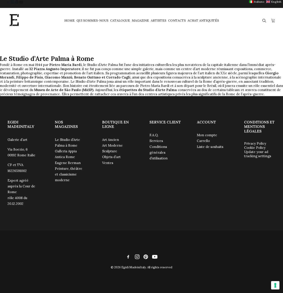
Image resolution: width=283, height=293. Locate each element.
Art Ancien (110, 140)
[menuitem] (257, 1)
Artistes (158, 20)
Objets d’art (111, 157)
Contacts (177, 20)
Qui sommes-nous (92, 20)
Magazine (140, 20)
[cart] (273, 20)
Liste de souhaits (210, 147)
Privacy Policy (255, 143)
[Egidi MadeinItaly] (14, 20)
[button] (8, 2)
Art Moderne (112, 145)
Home (69, 20)
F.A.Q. (154, 135)
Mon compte (207, 135)
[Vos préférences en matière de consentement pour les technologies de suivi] (275, 285)
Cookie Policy (255, 148)
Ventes (107, 163)
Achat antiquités (203, 20)
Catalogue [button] (120, 20)
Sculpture (109, 151)
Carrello (203, 141)
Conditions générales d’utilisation (158, 152)
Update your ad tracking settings (257, 154)
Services (156, 141)
